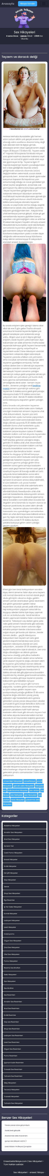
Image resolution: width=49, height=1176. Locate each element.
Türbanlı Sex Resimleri (13, 1076)
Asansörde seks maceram (16, 1136)
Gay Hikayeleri (10, 880)
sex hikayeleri (30, 795)
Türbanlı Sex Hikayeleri (13, 1103)
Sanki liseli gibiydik (12, 1130)
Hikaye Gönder (27, 3)
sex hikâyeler (17, 795)
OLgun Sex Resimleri (12, 1049)
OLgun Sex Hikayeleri (12, 941)
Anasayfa (8, 4)
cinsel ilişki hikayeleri (13, 781)
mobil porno (9, 934)
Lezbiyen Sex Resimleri (13, 1035)
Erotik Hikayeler (10, 866)
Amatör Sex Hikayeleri (13, 832)
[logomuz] (24, 18)
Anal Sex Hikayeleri (12, 839)
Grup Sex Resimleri (12, 1029)
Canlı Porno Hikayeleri (13, 853)
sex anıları (34, 790)
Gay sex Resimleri (11, 1022)
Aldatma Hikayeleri (12, 826)
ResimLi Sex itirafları (12, 968)
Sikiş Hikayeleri (10, 1083)
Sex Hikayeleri (10, 981)
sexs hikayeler (17, 799)
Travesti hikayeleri (11, 1096)
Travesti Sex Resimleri (13, 1069)
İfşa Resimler (9, 900)
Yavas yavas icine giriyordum (17, 1125)
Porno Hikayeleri (11, 961)
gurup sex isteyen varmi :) (15, 1141)
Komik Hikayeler (10, 913)
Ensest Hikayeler (11, 859)
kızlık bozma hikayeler (18, 790)
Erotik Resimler (10, 1015)
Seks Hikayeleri (10, 974)
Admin (23, 36)
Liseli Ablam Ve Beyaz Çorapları (18, 1146)
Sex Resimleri (9, 995)
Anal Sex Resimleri (11, 1008)
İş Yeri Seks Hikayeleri (13, 907)
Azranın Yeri (9, 846)
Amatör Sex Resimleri (13, 1002)
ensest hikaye (37, 1172)
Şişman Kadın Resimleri (14, 1062)
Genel (6, 886)
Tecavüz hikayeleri (11, 1089)
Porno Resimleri (10, 1056)
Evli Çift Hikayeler (11, 873)
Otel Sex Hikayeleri (11, 954)
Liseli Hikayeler (10, 927)
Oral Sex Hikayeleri (12, 947)
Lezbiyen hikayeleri (12, 920)
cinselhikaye (29, 781)
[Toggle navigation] (43, 3)
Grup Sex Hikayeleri (12, 893)
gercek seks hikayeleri (23, 785)
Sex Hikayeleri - (21, 1172)
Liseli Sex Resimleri (11, 1042)
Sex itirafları (9, 988)
